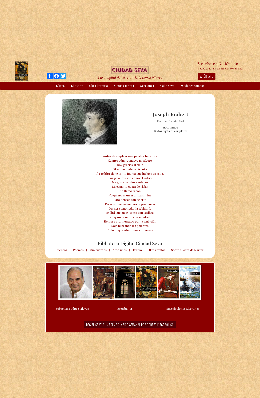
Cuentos (61, 250)
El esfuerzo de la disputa (130, 169)
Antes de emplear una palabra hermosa (130, 156)
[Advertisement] (130, 30)
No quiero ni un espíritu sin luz (129, 195)
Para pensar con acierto (129, 200)
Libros (60, 86)
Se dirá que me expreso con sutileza (129, 213)
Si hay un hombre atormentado (129, 217)
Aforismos (119, 250)
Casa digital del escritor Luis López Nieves (130, 77)
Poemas (78, 250)
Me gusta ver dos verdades (130, 182)
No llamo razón (130, 191)
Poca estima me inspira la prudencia (130, 204)
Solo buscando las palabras (129, 226)
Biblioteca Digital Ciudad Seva (130, 243)
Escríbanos (124, 308)
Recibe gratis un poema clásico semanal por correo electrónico (130, 324)
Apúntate (206, 76)
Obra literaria (98, 86)
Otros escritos (124, 86)
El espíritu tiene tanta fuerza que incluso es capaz (130, 173)
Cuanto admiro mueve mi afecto (130, 160)
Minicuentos (98, 250)
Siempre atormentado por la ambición (130, 221)
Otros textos (156, 250)
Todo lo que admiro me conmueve (130, 230)
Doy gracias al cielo (130, 165)
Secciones (147, 86)
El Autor (77, 86)
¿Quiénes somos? (192, 86)
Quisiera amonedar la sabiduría (130, 208)
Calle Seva (167, 86)
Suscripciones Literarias (182, 308)
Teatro (137, 250)
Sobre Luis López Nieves (72, 308)
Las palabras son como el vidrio (130, 178)
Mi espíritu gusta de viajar (130, 186)
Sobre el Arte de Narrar (187, 250)
